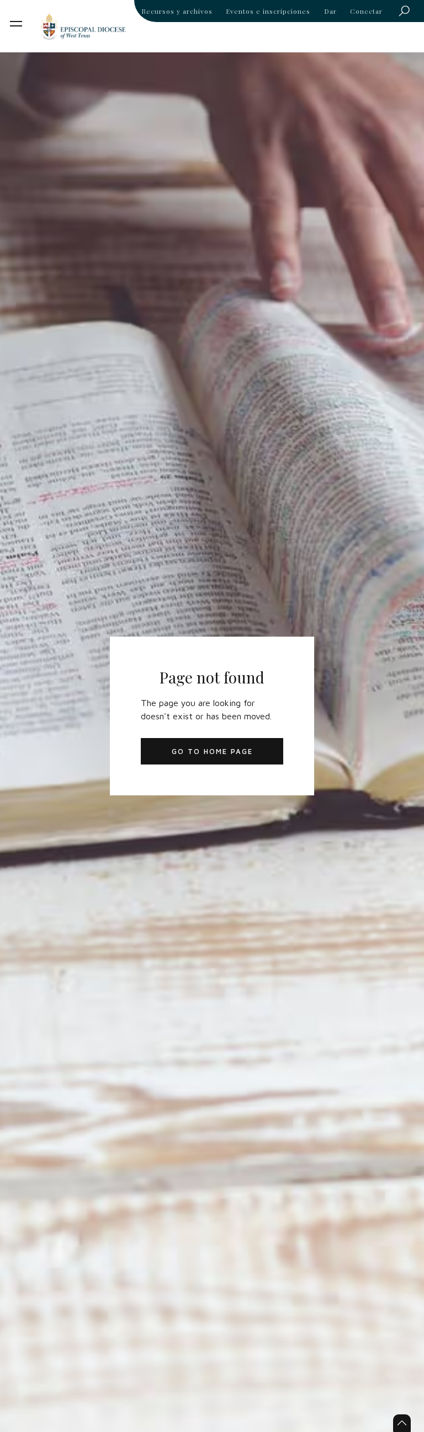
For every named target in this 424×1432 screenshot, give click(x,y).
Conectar (366, 11)
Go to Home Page (212, 751)
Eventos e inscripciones (268, 11)
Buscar (407, 13)
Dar (330, 11)
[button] (16, 23)
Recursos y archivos (177, 11)
